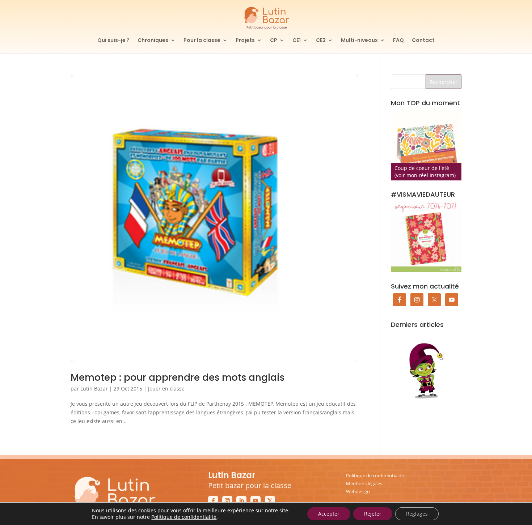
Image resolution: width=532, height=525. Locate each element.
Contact (423, 41)
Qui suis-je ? (113, 41)
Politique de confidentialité (375, 475)
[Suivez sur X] (270, 501)
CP (273, 41)
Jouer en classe (166, 388)
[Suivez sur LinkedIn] (241, 501)
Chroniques (153, 41)
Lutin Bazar (94, 388)
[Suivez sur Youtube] (255, 501)
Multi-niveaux (359, 41)
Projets (245, 41)
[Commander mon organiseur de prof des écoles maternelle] (426, 236)
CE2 (321, 41)
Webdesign (358, 491)
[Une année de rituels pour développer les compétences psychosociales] (426, 145)
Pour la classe (201, 41)
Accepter (328, 513)
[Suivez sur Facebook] (213, 501)
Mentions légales (364, 483)
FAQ (398, 41)
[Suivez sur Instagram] (227, 501)
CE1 (296, 41)
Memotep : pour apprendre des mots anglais (177, 377)
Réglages (417, 513)
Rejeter (372, 513)
